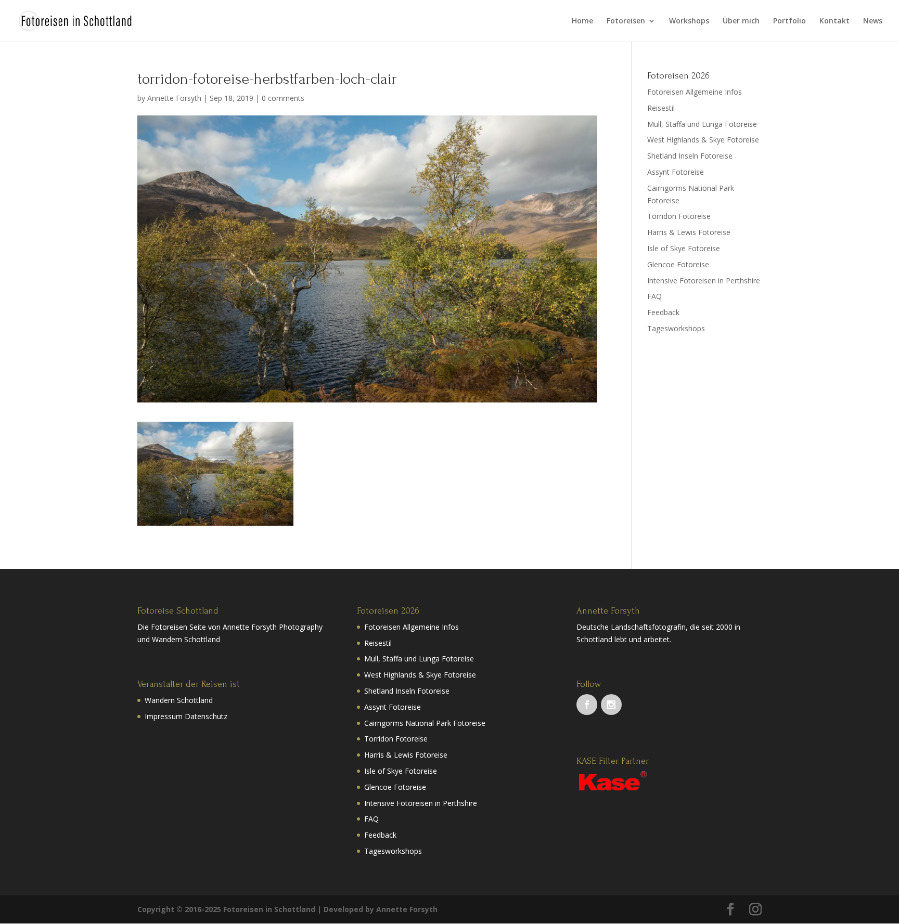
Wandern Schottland (179, 700)
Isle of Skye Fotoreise (683, 248)
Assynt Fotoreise (675, 172)
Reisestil (661, 108)
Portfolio (789, 21)
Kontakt (834, 21)
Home (582, 21)
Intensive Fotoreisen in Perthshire (703, 280)
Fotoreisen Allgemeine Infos (694, 92)
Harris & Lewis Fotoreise (688, 232)
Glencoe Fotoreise (678, 264)
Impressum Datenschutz (186, 716)
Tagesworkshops (676, 328)
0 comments (283, 98)
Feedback (663, 312)
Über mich (741, 21)
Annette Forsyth (174, 98)
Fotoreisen (626, 21)
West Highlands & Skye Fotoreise (703, 140)
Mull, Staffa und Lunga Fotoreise (702, 124)
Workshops (689, 21)
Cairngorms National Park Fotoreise (424, 723)
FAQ (654, 296)
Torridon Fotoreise (679, 216)
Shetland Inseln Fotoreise (690, 156)
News (872, 21)
